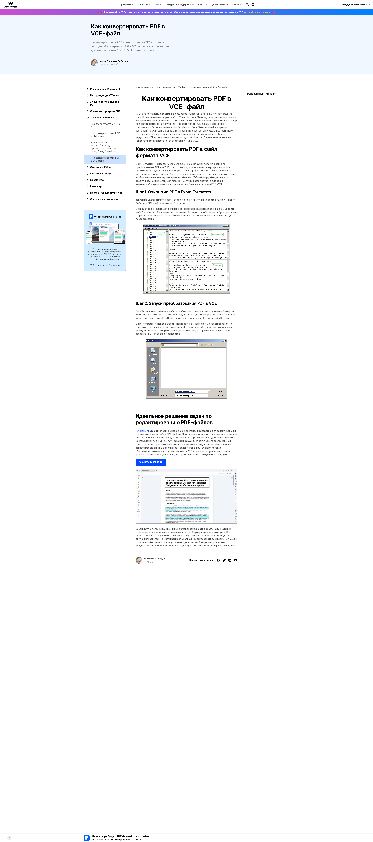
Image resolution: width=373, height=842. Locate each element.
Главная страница (144, 87)
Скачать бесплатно (150, 462)
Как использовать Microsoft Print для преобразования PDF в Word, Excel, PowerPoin (104, 147)
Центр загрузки (219, 4)
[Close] (9, 838)
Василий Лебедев (117, 61)
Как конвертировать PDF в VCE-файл (105, 159)
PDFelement (142, 431)
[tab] (105, 89)
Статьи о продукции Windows (172, 87)
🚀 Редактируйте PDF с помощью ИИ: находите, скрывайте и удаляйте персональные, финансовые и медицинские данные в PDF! (186, 12)
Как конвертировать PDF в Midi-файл (105, 135)
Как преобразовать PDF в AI (105, 125)
